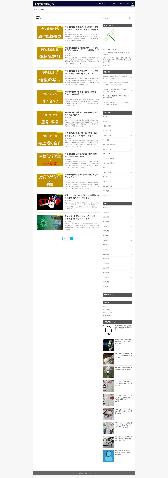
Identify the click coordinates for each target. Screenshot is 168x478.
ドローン (106, 153)
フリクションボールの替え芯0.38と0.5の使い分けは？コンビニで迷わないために (123, 425)
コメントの (107, 312)
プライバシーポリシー (123, 3)
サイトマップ (111, 3)
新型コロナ (107, 186)
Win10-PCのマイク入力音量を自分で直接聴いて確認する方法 (123, 327)
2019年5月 (106, 277)
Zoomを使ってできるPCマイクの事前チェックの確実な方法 (116, 97)
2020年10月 (106, 207)
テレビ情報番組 (109, 144)
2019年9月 (106, 258)
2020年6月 (106, 226)
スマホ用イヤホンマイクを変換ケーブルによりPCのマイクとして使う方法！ (123, 438)
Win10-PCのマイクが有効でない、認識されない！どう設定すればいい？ (123, 411)
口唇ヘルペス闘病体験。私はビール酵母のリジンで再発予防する (116, 90)
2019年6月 (106, 272)
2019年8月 (106, 263)
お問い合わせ (102, 3)
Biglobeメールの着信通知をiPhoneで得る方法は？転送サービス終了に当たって (116, 77)
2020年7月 (106, 221)
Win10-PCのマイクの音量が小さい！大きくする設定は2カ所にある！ (123, 341)
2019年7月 (106, 268)
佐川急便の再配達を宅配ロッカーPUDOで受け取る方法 (123, 368)
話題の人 (107, 195)
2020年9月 (106, 212)
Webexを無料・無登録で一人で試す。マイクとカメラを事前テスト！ (123, 452)
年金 (105, 177)
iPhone (106, 121)
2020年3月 (106, 240)
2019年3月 (106, 286)
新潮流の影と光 (44, 4)
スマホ (106, 140)
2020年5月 (106, 231)
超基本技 (107, 126)
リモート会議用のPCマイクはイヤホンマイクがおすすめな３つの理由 (116, 103)
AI (105, 116)
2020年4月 (106, 235)
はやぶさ (107, 172)
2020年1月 (106, 245)
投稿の (106, 309)
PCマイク (107, 130)
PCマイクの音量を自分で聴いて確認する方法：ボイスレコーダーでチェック (115, 83)
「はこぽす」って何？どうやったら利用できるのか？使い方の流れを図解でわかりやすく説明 (123, 398)
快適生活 (107, 181)
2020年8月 (106, 217)
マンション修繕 (108, 163)
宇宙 (105, 167)
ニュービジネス (108, 158)
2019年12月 (106, 249)
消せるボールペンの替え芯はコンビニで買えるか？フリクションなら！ (123, 355)
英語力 (106, 191)
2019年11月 (106, 254)
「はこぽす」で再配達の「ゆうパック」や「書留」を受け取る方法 (123, 383)
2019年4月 (106, 282)
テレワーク (107, 149)
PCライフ (107, 135)
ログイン (105, 306)
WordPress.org (107, 315)
